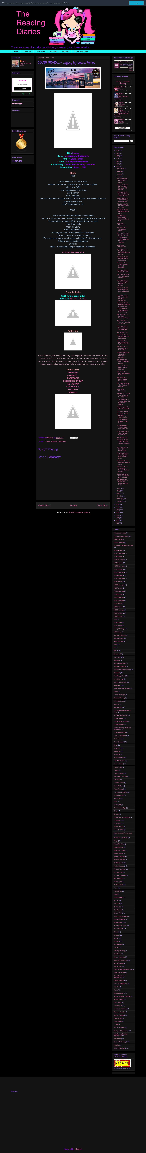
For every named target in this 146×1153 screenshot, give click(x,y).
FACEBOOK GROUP (73, 381)
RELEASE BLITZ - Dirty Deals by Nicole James (122, 379)
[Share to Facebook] (76, 438)
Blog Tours (117, 657)
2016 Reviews (118, 575)
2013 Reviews (118, 556)
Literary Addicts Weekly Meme (123, 833)
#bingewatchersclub (120, 533)
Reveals (62, 441)
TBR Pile (116, 987)
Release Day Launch (120, 925)
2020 (117, 166)
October (119, 171)
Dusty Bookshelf (119, 757)
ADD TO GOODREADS (73, 252)
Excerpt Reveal (118, 764)
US (70, 299)
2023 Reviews (118, 613)
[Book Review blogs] (21, 151)
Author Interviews (81, 51)
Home (16, 51)
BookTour (116, 704)
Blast (115, 644)
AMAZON (73, 392)
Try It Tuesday (118, 1021)
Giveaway (117, 798)
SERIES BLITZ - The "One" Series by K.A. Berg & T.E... (123, 395)
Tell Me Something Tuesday (122, 996)
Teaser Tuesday (118, 993)
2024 (117, 156)
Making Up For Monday (121, 837)
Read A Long (117, 907)
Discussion (117, 754)
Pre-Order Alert (118, 885)
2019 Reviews (118, 594)
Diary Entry (117, 751)
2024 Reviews (118, 616)
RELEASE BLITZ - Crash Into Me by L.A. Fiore (123, 205)
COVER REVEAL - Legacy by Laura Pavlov (123, 421)
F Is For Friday (118, 767)
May (118, 491)
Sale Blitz (116, 947)
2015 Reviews (118, 569)
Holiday (116, 811)
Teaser (116, 990)
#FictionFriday (118, 539)
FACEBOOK (73, 378)
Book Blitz (117, 673)
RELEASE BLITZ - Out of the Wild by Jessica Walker (123, 194)
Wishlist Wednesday (120, 1042)
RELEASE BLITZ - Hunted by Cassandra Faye (122, 415)
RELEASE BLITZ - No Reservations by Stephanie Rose (123, 342)
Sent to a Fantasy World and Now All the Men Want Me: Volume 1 (121, 112)
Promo (116, 888)
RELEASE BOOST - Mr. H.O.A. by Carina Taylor (123, 449)
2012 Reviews (118, 550)
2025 (117, 153)
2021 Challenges (119, 600)
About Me (27, 51)
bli (114, 647)
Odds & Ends (118, 881)
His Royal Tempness (121, 120)
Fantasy (116, 770)
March (119, 496)
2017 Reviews (118, 581)
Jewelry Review (118, 826)
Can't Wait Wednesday (120, 715)
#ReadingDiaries (119, 542)
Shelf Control (118, 954)
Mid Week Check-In (119, 850)
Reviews (65, 51)
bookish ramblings (119, 694)
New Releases (118, 878)
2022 (117, 161)
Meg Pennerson (118, 99)
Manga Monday (118, 844)
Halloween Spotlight (120, 808)
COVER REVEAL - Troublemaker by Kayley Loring (123, 310)
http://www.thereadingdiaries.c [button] (60, 3)
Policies (53, 51)
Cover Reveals (51, 441)
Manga (116, 841)
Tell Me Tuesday (119, 999)
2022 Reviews (118, 607)
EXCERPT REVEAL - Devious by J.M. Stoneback (123, 276)
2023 (117, 158)
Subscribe (22, 89)
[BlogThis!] (72, 438)
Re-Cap (116, 900)
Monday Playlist (118, 853)
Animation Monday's (123, 411)
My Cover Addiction (119, 869)
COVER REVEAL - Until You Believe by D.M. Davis (123, 475)
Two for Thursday (119, 1027)
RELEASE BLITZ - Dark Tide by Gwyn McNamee (123, 373)
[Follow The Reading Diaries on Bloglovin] (17, 104)
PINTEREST (73, 375)
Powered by (18, 94)
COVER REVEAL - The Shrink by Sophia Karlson (123, 427)
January (120, 501)
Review (116, 938)
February (120, 498)
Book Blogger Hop (119, 676)
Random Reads (118, 897)
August (119, 174)
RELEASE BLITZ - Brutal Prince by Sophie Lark (122, 258)
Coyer (115, 745)
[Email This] (71, 438)
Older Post (102, 505)
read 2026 (117, 903)
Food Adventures (119, 783)
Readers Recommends (121, 916)
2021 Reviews (118, 603)
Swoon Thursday (119, 980)
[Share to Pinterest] (77, 438)
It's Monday (117, 820)
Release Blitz (118, 922)
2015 (117, 515)
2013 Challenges (119, 553)
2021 (117, 164)
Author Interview (118, 638)
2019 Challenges (119, 591)
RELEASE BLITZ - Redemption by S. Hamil (123, 211)
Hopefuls (116, 814)
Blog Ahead (117, 654)
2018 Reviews (118, 588)
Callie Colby (121, 122)
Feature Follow (118, 773)
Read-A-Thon (118, 913)
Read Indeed (117, 910)
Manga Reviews (118, 847)
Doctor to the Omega (121, 103)
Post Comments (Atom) (79, 512)
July (118, 176)
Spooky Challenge (119, 957)
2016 (117, 512)
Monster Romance (119, 859)
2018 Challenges (119, 585)
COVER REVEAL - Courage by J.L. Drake (123, 180)
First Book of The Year (120, 776)
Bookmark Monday (119, 698)
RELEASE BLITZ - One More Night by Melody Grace (123, 304)
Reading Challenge (119, 919)
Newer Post (44, 505)
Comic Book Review (120, 732)
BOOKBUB (73, 389)
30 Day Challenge (119, 629)
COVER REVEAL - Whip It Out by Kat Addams (123, 361)
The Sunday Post (122, 332)
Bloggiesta (117, 660)
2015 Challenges (119, 566)
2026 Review (118, 625)
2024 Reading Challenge (123, 62)
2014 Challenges (119, 560)
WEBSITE (73, 372)
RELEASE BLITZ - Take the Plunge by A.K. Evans (123, 322)
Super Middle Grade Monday (122, 969)
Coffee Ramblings (119, 724)
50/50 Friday (117, 632)
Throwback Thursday (120, 1009)
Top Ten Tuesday (119, 1015)
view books (131, 70)
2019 (117, 504)
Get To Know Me (119, 795)
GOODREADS (73, 387)
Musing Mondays (119, 866)
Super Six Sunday (119, 972)
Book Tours (117, 685)
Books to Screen (119, 701)
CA (80, 299)
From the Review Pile (120, 792)
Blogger (78, 1149)
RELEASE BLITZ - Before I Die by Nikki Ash (122, 367)
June (119, 488)
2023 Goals (40, 51)
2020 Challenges (119, 597)
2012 (117, 523)
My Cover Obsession (120, 875)
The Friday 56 (118, 1005)
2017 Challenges (119, 578)
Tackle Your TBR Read (120, 984)
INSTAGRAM (73, 384)
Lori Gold (121, 89)
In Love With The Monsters (122, 817)
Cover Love (117, 739)
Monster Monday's (119, 856)
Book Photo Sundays (120, 682)
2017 (117, 510)
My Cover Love (118, 872)
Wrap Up (116, 1045)
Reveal (116, 932)
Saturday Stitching (119, 951)
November (120, 168)
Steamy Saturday (119, 963)
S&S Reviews (118, 944)
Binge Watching (118, 641)
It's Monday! (117, 823)
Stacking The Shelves (120, 960)
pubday (116, 894)
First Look (117, 779)
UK (75, 299)
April (118, 493)
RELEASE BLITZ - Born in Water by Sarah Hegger (122, 328)
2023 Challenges (119, 610)
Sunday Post (117, 966)
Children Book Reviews (121, 721)
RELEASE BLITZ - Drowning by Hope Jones (123, 462)
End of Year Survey (119, 760)
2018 (117, 507)
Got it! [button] (136, 3)
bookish (116, 691)
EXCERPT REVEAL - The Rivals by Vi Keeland (123, 385)
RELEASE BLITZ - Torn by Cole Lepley (122, 229)
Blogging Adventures (120, 663)
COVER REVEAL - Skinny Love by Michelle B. (123, 433)
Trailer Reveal (118, 1018)
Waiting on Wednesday (121, 1031)
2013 (117, 520)
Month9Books (118, 863)
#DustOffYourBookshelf (121, 536)
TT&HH (116, 1024)
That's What (117, 1002)
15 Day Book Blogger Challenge (123, 545)
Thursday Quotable (119, 1012)
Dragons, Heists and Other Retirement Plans (123, 96)
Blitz (115, 651)
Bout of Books (118, 707)
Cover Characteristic (120, 735)
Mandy (24, 61)
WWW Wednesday (119, 1048)
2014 (117, 518)
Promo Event (117, 891)
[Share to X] (74, 438)
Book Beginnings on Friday (122, 669)
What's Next (117, 1038)
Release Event (118, 928)
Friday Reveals (118, 789)
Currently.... (117, 748)
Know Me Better (118, 830)
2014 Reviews (118, 563)
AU (84, 299)
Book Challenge (118, 679)
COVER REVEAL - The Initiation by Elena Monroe (123, 199)
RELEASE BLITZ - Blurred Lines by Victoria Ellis (122, 348)
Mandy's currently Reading (123, 83)
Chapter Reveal (118, 718)
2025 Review (118, 622)
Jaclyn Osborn (118, 116)
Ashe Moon (121, 105)
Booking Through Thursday (122, 688)
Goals (115, 801)
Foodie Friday (118, 786)
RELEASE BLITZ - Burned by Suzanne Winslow (123, 316)
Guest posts (117, 804)
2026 (117, 150)
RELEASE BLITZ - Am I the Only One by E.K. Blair (123, 336)
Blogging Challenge (120, 666)
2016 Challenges (119, 572)
